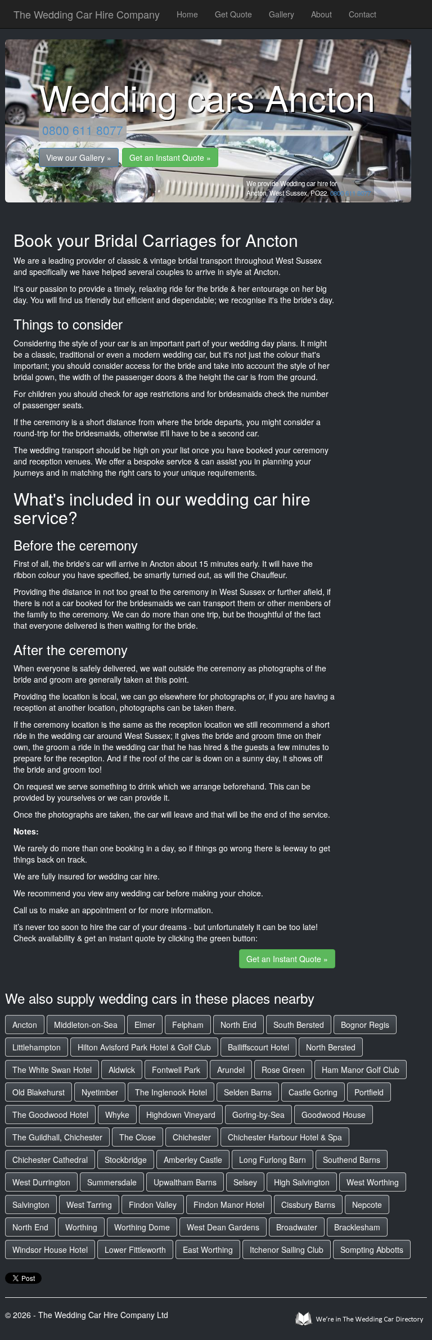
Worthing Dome (142, 1227)
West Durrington (41, 1182)
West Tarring (89, 1204)
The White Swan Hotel (52, 1069)
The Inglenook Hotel (171, 1092)
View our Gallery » (78, 157)
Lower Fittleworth (135, 1249)
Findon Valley (153, 1204)
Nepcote (367, 1204)
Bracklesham (357, 1227)
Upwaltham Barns (185, 1182)
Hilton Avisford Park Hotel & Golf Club (144, 1047)
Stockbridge (126, 1159)
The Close (137, 1137)
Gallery (281, 14)
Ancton (24, 1024)
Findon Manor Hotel (229, 1204)
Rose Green (283, 1069)
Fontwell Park (176, 1069)
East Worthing (208, 1249)
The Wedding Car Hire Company (87, 14)
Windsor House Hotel (50, 1249)
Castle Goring (313, 1092)
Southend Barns (351, 1159)
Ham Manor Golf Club (360, 1069)
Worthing (81, 1227)
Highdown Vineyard (180, 1114)
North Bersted (331, 1047)
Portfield (369, 1092)
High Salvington (302, 1182)
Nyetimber (100, 1092)
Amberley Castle (193, 1159)
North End (238, 1024)
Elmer (144, 1024)
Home (187, 14)
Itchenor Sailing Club (286, 1249)
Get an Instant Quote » (170, 157)
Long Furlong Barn (272, 1159)
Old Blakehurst (38, 1092)
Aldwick (122, 1069)
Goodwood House (334, 1114)
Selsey (245, 1182)
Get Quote (233, 14)
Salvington (31, 1204)
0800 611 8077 (82, 129)
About (321, 14)
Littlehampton (36, 1047)
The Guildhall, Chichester (57, 1137)
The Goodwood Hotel (50, 1114)
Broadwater (296, 1227)
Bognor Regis (365, 1024)
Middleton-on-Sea (86, 1024)
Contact (362, 14)
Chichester (192, 1137)
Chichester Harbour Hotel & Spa (285, 1137)
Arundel (231, 1069)
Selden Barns (248, 1092)
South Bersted (298, 1024)
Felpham (188, 1024)
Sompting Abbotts (371, 1249)
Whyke (117, 1114)
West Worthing (372, 1182)
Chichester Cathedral (50, 1159)
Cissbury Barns (308, 1204)
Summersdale (112, 1182)
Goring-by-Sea (258, 1114)
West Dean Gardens (223, 1227)
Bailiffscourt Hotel (258, 1047)
